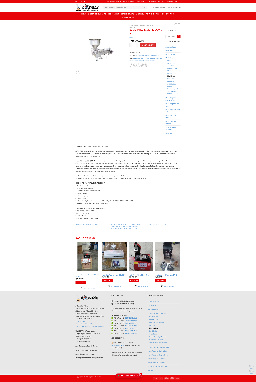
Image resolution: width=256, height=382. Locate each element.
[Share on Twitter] (135, 65)
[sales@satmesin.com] (77, 1)
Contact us (168, 14)
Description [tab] (81, 146)
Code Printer (171, 66)
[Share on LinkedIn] (145, 65)
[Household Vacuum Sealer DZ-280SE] (114, 256)
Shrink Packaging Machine (172, 85)
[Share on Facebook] (131, 65)
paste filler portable (150, 61)
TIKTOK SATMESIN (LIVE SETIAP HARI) (90, 326)
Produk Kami (94, 14)
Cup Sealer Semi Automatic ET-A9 (166, 275)
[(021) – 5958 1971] (85, 1)
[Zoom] (78, 72)
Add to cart (148, 45)
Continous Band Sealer (172, 70)
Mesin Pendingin (171, 54)
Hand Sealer (170, 79)
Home (83, 14)
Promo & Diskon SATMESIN (171, 128)
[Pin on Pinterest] (142, 65)
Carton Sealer (171, 63)
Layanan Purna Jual (155, 1)
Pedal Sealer (171, 81)
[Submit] (145, 7)
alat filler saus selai (138, 58)
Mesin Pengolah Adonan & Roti (171, 99)
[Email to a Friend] (138, 65)
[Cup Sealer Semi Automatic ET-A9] (167, 256)
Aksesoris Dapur (171, 47)
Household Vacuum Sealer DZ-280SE (113, 275)
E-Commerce (128, 18)
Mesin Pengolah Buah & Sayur (173, 105)
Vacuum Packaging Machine (172, 92)
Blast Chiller (169, 51)
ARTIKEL (140, 14)
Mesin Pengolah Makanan (171, 117)
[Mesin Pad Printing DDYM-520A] (141, 256)
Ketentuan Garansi (114, 1)
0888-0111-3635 (131, 331)
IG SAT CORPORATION (84, 324)
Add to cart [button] (81, 282)
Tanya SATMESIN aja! (129, 376)
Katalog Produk (172, 1)
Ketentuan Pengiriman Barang (134, 1)
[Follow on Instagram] (179, 1)
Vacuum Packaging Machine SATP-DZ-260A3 (88, 276)
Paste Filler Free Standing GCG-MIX (87, 224)
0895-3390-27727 (131, 328)
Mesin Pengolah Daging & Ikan (173, 111)
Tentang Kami (152, 14)
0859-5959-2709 (131, 333)
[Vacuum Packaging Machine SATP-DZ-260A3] (88, 256)
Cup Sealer (170, 73)
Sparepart (169, 133)
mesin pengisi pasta (139, 61)
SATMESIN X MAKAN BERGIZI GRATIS (118, 14)
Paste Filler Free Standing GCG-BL (155, 224)
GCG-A (146, 58)
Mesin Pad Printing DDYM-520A (139, 275)
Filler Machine (140, 55)
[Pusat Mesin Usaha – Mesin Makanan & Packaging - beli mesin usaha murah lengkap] (88, 7)
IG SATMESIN (81, 321)
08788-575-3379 (131, 326)
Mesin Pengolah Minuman (171, 123)
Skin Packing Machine (173, 89)
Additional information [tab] (98, 146)
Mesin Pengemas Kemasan (144, 26)
